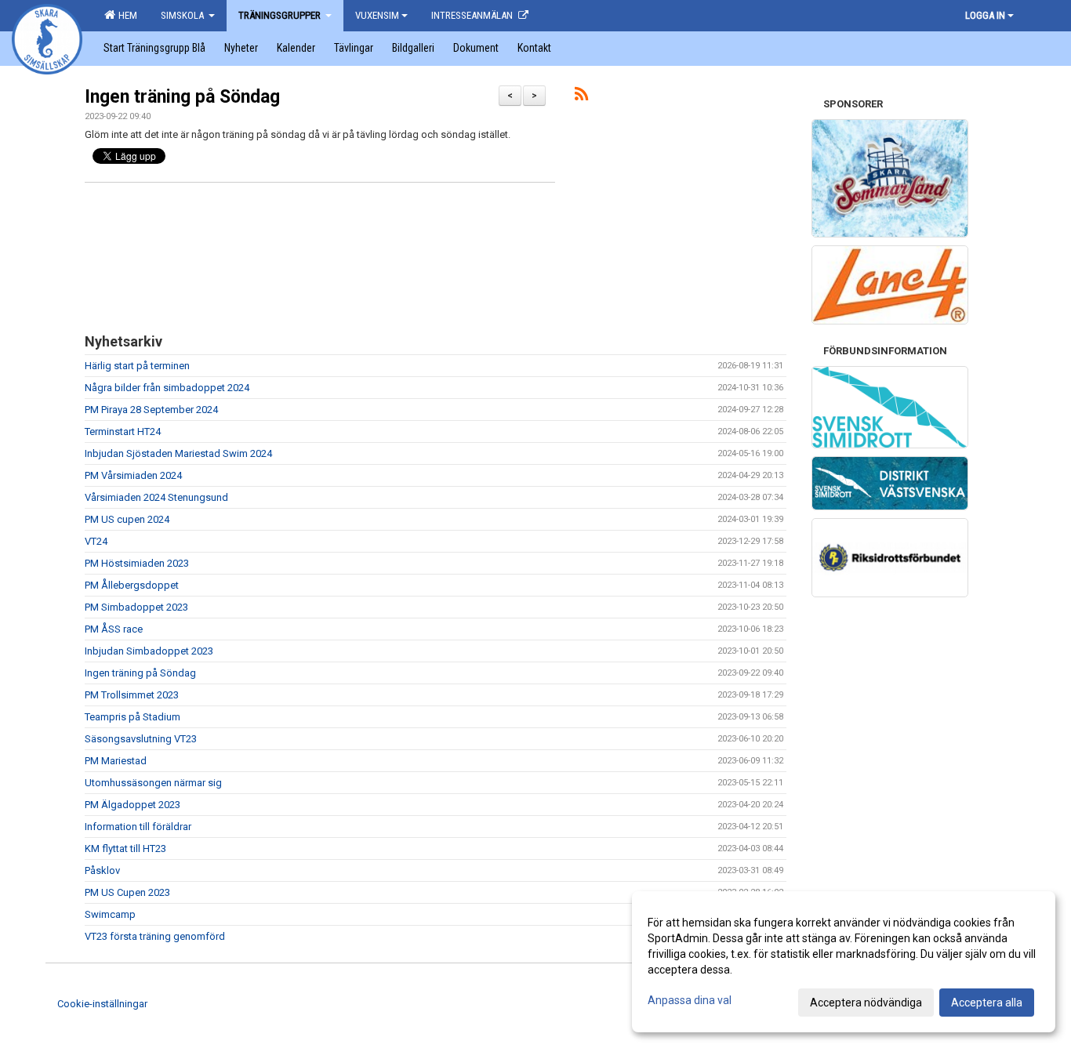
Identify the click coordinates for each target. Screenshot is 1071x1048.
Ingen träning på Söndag (182, 96)
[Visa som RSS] (581, 97)
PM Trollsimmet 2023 (132, 695)
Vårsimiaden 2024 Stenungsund (156, 497)
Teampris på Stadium (132, 717)
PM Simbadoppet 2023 (136, 607)
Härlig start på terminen (137, 366)
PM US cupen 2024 (127, 519)
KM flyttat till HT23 (125, 848)
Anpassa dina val (690, 1000)
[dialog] (843, 961)
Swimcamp (110, 914)
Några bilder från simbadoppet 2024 (167, 387)
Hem (125, 15)
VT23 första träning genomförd (155, 936)
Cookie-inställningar (102, 1004)
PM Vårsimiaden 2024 (133, 475)
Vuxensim (377, 15)
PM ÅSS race (114, 629)
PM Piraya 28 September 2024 (151, 409)
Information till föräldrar (138, 826)
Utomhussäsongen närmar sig (153, 783)
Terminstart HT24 (123, 431)
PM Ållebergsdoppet (132, 585)
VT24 (96, 541)
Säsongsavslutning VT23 (141, 739)
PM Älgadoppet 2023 (132, 804)
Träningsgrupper (280, 15)
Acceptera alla (986, 1002)
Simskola (183, 15)
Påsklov (102, 870)
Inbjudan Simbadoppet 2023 (149, 651)
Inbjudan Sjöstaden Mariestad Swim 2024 (178, 453)
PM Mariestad (116, 761)
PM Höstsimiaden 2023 (137, 563)
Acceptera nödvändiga (866, 1002)
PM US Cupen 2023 (127, 892)
